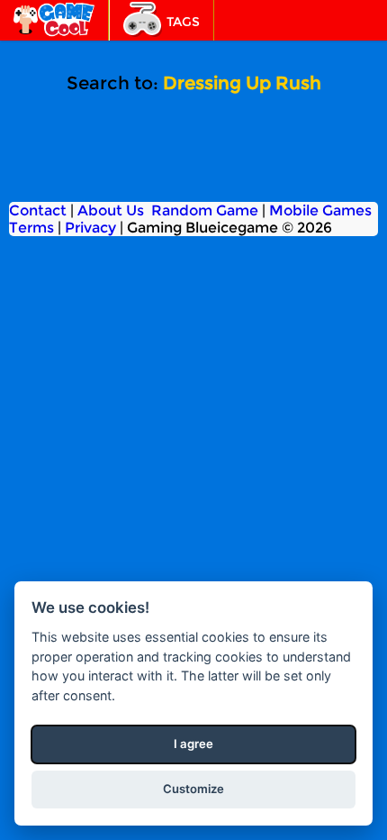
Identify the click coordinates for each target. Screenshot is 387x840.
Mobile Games (320, 210)
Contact (38, 210)
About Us (110, 210)
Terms (31, 227)
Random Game (204, 210)
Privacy (90, 227)
